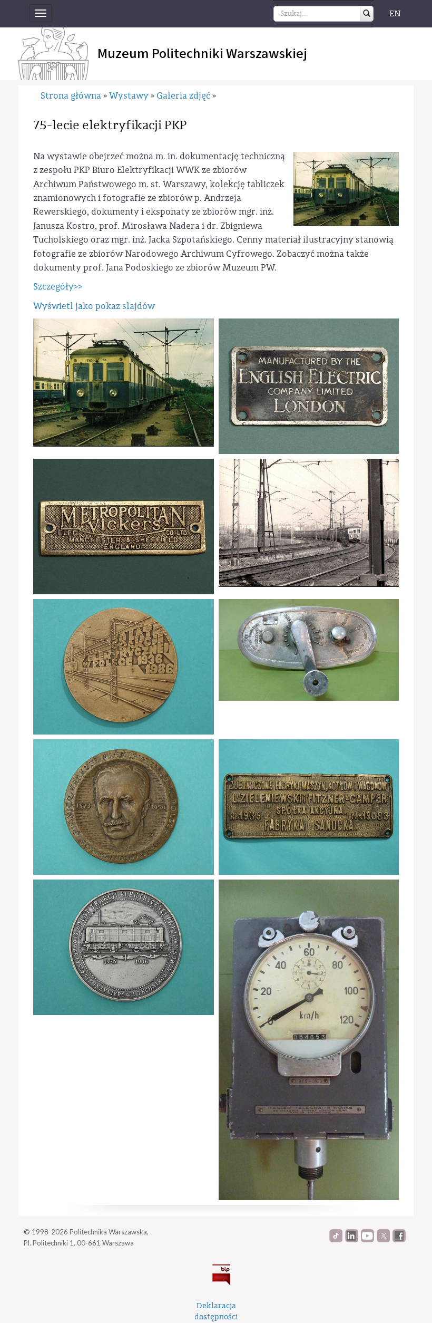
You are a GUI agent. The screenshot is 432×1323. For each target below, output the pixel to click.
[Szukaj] (367, 14)
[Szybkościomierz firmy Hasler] (309, 1040)
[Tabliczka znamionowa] (309, 386)
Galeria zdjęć (183, 95)
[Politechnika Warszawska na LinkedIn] (351, 1239)
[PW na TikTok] (335, 1239)
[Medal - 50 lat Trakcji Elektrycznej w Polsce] (123, 667)
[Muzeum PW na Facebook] (399, 1239)
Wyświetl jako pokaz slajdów (94, 306)
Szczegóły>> (57, 286)
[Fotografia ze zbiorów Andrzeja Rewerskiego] (123, 382)
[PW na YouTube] (367, 1239)
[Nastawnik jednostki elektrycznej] (309, 650)
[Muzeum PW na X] (383, 1239)
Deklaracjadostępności (216, 1311)
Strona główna (71, 95)
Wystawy (129, 95)
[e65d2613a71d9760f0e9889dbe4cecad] (309, 807)
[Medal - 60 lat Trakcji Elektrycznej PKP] (123, 947)
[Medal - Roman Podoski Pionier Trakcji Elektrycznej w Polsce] (123, 807)
